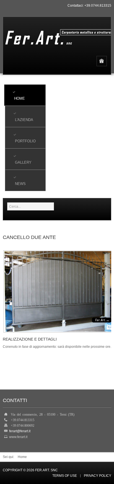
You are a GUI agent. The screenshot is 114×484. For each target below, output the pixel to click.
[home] (102, 61)
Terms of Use (64, 475)
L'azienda (24, 120)
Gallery (23, 162)
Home (19, 98)
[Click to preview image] (57, 291)
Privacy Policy (97, 475)
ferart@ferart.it (19, 431)
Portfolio (25, 141)
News (20, 184)
